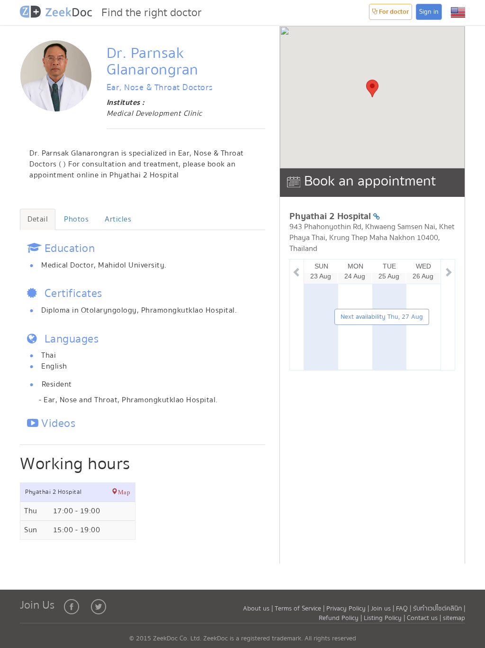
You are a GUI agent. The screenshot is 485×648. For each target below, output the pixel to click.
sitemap (454, 618)
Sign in (429, 12)
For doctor (393, 12)
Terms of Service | (300, 608)
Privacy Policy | (348, 608)
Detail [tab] (37, 219)
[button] (458, 12)
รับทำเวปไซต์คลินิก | (439, 608)
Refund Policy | (341, 618)
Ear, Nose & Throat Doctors (160, 87)
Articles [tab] (118, 219)
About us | (259, 608)
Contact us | (425, 618)
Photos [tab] (76, 219)
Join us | (382, 608)
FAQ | (403, 608)
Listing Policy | (385, 618)
